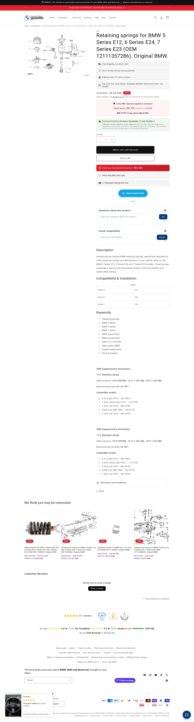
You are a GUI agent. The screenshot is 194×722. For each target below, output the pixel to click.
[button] (63, 17)
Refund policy (95, 716)
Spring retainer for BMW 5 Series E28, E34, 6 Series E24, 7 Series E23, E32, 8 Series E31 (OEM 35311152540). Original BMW (41, 550)
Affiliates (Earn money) (136, 657)
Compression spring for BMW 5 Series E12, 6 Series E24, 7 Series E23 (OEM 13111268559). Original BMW (151, 550)
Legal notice (147, 716)
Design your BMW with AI (88, 662)
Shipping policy (134, 716)
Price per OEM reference (69, 653)
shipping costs (118, 97)
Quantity (99, 134)
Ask (163, 217)
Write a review (97, 588)
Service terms (121, 716)
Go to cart (125, 158)
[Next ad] (169, 7)
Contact (107, 653)
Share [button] (101, 491)
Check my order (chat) (104, 648)
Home (26, 26)
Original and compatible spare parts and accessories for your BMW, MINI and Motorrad (82, 713)
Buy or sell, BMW (109, 662)
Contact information (162, 716)
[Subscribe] (69, 680)
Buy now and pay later (123, 653)
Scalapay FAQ (82, 657)
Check (162, 237)
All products (36, 26)
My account (61, 648)
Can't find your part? (92, 653)
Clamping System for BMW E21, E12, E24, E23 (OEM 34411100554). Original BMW (114, 549)
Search (72, 648)
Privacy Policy (108, 716)
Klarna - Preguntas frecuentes (60, 657)
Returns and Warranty (126, 648)
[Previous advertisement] (25, 7)
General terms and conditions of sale (107, 657)
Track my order (84, 648)
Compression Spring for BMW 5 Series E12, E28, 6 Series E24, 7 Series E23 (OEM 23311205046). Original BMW (78, 550)
